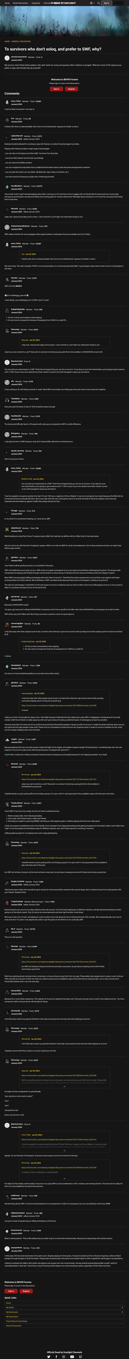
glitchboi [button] (14, 557)
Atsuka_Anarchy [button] (17, 451)
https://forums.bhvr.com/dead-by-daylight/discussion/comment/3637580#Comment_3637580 (59, 1075)
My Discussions (12, 1317)
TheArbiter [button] (15, 399)
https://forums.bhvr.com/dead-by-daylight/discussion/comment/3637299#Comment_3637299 (59, 858)
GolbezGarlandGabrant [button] (20, 226)
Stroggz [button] (14, 511)
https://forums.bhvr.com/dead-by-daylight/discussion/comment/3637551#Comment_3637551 (59, 962)
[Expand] (64, 1086)
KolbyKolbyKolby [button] (18, 309)
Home (8, 1303)
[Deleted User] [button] (16, 361)
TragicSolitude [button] (17, 901)
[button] (7, 58)
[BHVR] (63, 3)
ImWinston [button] (15, 1195)
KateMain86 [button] (16, 416)
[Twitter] (48, 1357)
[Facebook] (56, 1357)
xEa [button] (12, 381)
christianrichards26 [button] (19, 57)
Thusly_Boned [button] (16, 803)
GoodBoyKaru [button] (16, 186)
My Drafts (64, 1308)
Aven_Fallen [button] (16, 101)
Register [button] (71, 89)
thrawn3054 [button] (16, 991)
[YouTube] (72, 1357)
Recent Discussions (13, 1326)
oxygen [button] (14, 739)
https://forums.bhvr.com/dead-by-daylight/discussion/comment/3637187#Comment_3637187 (59, 779)
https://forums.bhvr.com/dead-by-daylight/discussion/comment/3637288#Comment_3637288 (59, 705)
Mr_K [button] (13, 929)
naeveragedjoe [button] (17, 623)
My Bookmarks (64, 1312)
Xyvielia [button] (14, 278)
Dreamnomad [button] (16, 1230)
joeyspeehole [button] (16, 1248)
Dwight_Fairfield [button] (17, 881)
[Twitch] (80, 1357)
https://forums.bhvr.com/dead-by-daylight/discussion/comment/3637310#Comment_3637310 (59, 1140)
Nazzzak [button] (14, 209)
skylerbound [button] (16, 528)
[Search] (98, 3)
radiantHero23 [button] (17, 136)
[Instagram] (63, 1357)
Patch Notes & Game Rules (16, 1321)
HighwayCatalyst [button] (18, 1213)
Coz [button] (12, 118)
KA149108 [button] (15, 597)
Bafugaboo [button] (15, 433)
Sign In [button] (56, 89)
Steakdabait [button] (16, 665)
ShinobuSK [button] (15, 1011)
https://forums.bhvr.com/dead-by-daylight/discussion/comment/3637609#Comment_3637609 (59, 1168)
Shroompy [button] (15, 329)
